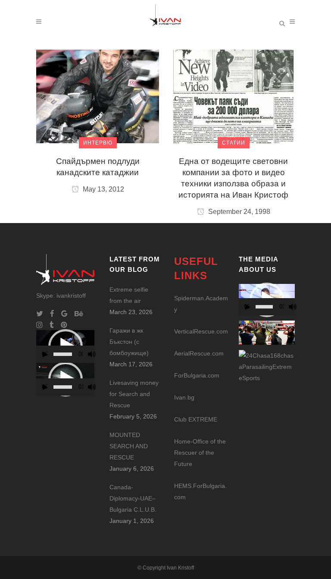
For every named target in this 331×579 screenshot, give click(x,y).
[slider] (62, 354)
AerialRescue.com (199, 353)
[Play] (45, 354)
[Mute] (92, 354)
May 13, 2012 (102, 189)
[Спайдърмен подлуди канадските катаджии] (97, 95)
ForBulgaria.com (196, 375)
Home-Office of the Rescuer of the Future (200, 452)
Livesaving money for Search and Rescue (134, 394)
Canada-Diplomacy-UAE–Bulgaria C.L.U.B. (132, 498)
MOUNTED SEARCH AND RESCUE (128, 446)
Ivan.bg (184, 397)
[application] (65, 346)
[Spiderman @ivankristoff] (267, 366)
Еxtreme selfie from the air (128, 295)
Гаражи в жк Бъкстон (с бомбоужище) (129, 341)
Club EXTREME (195, 419)
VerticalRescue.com (201, 331)
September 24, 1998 (238, 211)
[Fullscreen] (97, 354)
